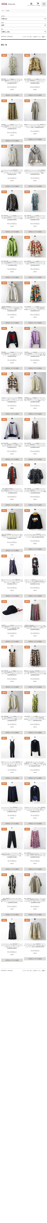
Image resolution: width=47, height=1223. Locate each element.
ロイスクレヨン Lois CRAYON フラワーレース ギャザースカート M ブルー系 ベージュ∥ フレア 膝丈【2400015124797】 (35, 945)
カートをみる (38, 5)
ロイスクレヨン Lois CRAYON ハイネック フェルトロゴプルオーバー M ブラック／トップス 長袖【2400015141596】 (35, 536)
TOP (3, 10)
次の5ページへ (37, 36)
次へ (31, 36)
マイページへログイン (31, 5)
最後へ (44, 36)
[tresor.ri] (12, 64)
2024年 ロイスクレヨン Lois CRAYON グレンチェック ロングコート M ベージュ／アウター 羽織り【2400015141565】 (35, 126)
